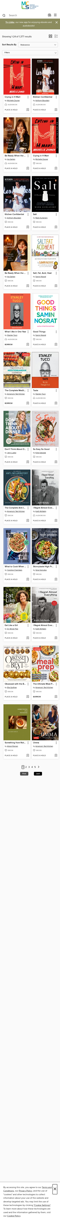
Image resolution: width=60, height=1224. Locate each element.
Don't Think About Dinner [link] (16, 449)
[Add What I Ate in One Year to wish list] (27, 344)
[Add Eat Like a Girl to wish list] (27, 638)
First (24, 773)
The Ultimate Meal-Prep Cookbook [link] (44, 684)
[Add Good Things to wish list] (56, 344)
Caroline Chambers (14, 570)
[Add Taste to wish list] (56, 403)
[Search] (4, 15)
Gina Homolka (41, 570)
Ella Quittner (12, 687)
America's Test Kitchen (16, 394)
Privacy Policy (25, 1190)
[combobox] (24, 15)
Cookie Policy (13, 1215)
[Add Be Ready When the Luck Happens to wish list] (27, 168)
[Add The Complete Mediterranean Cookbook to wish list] (27, 403)
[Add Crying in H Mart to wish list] (27, 110)
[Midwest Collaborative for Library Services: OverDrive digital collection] (30, 5)
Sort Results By (9, 44)
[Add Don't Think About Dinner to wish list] (27, 462)
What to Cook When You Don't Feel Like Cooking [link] (16, 566)
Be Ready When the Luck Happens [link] (16, 156)
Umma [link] (36, 743)
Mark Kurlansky (41, 218)
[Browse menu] (55, 15)
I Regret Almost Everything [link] (44, 508)
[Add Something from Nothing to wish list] (27, 755)
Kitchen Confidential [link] (42, 97)
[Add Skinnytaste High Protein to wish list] (56, 579)
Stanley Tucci (12, 335)
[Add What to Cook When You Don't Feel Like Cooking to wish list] (27, 579)
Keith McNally (40, 511)
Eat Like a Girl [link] (11, 625)
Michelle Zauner (13, 100)
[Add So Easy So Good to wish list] (56, 462)
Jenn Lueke (11, 453)
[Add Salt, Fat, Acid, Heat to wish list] (56, 286)
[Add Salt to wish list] (56, 227)
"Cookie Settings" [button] (42, 1205)
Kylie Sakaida (40, 453)
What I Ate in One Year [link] (15, 332)
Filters (7, 52)
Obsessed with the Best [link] (16, 684)
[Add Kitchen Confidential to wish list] (56, 110)
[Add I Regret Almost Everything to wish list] (56, 521)
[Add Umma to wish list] (56, 755)
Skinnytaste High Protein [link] (44, 566)
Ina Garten (11, 159)
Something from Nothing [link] (16, 743)
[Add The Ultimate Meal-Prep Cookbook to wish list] (56, 697)
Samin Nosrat (40, 277)
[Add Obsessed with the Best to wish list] (27, 697)
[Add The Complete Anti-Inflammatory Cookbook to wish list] (27, 521)
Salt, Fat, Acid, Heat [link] (42, 273)
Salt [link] (35, 214)
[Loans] (49, 15)
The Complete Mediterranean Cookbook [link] (16, 390)
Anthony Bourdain (42, 100)
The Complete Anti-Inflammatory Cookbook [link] (16, 508)
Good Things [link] (39, 332)
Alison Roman (12, 746)
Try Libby (9, 22)
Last (38, 773)
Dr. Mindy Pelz (12, 629)
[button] (50, 37)
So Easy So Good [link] (41, 449)
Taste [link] (35, 390)
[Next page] (38, 767)
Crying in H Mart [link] (12, 97)
